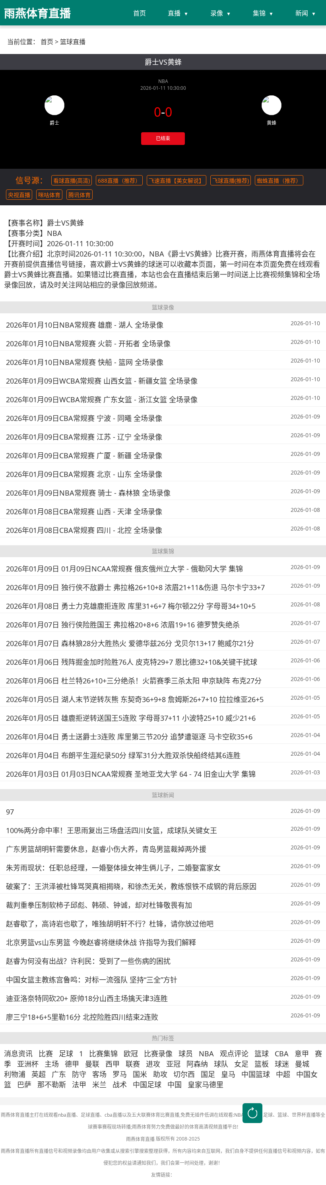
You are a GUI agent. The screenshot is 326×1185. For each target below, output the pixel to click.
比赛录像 (158, 1053)
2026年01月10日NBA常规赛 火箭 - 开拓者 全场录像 (88, 343)
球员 (186, 1053)
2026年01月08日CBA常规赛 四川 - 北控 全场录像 (84, 530)
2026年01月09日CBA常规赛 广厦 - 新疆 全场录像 (84, 455)
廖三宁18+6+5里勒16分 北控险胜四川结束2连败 (82, 1017)
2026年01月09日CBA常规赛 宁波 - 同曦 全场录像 (84, 418)
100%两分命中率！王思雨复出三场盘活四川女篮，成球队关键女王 (111, 830)
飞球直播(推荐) (230, 180)
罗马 (120, 1074)
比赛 (46, 1053)
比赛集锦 (103, 1053)
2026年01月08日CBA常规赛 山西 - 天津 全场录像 (84, 511)
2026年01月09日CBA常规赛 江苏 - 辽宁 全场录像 (84, 437)
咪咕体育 (49, 195)
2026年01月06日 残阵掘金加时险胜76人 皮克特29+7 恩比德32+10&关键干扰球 (131, 662)
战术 (120, 1084)
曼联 (92, 1064)
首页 (139, 13)
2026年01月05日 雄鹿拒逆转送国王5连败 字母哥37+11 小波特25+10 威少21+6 (131, 718)
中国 (174, 1084)
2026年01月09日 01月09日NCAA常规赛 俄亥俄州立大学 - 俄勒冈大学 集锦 (124, 568)
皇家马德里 (205, 1084)
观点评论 (234, 1053)
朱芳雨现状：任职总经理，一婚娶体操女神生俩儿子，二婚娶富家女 (113, 867)
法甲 (79, 1084)
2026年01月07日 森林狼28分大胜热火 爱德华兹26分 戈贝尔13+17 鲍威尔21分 (130, 643)
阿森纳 (197, 1064)
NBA (206, 1053)
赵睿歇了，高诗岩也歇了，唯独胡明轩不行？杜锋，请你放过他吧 (109, 923)
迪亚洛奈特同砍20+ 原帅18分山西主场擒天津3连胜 (87, 998)
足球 (66, 1053)
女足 (241, 1064)
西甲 (112, 1064)
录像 (216, 13)
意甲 (302, 1053)
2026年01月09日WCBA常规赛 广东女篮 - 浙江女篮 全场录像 (102, 399)
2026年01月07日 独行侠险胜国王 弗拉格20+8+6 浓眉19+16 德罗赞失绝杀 (123, 624)
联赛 (133, 1064)
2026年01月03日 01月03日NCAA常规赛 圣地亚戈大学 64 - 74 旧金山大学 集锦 (131, 774)
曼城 (302, 1064)
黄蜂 (271, 123)
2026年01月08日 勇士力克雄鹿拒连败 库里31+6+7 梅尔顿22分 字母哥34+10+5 (131, 606)
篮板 (261, 1064)
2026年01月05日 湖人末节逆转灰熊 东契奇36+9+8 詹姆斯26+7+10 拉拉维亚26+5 (135, 699)
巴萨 (24, 1084)
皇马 (228, 1074)
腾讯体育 (79, 195)
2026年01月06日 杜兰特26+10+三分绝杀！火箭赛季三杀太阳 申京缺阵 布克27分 (134, 680)
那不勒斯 (51, 1084)
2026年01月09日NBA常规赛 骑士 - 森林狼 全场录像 (88, 493)
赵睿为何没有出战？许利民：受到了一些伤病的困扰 (88, 961)
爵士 (54, 123)
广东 (59, 1074)
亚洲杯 (28, 1064)
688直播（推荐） (119, 180)
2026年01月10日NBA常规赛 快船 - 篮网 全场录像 (84, 362)
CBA (282, 1053)
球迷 (282, 1064)
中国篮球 (255, 1074)
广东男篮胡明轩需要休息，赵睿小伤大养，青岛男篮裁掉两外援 (106, 849)
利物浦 (14, 1074)
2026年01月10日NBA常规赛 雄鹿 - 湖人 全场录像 (84, 325)
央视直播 (19, 195)
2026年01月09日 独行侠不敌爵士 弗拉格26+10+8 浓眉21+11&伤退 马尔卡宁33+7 (135, 587)
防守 (79, 1074)
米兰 (99, 1084)
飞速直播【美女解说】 (176, 180)
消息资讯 (18, 1053)
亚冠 (173, 1064)
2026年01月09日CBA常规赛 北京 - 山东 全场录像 (84, 474)
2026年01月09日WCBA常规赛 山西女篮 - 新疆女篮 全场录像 (102, 381)
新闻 (301, 13)
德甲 (72, 1064)
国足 (208, 1074)
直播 (174, 13)
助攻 (160, 1074)
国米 (140, 1074)
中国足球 (147, 1084)
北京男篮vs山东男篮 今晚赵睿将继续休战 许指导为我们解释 (101, 942)
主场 (52, 1064)
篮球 (261, 1053)
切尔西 (184, 1074)
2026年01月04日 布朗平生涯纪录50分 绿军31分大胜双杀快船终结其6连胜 (123, 755)
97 (10, 811)
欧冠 (131, 1053)
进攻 (153, 1064)
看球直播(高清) (71, 180)
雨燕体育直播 (140, 1139)
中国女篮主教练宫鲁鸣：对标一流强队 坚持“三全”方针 (91, 979)
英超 (38, 1074)
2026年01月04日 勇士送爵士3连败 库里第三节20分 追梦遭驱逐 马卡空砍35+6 (129, 736)
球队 (221, 1064)
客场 (99, 1074)
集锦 (259, 13)
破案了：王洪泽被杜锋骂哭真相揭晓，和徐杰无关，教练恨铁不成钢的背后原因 (131, 886)
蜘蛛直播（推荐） (279, 180)
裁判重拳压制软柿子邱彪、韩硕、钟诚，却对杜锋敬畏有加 (99, 905)
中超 (283, 1074)
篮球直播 (72, 41)
